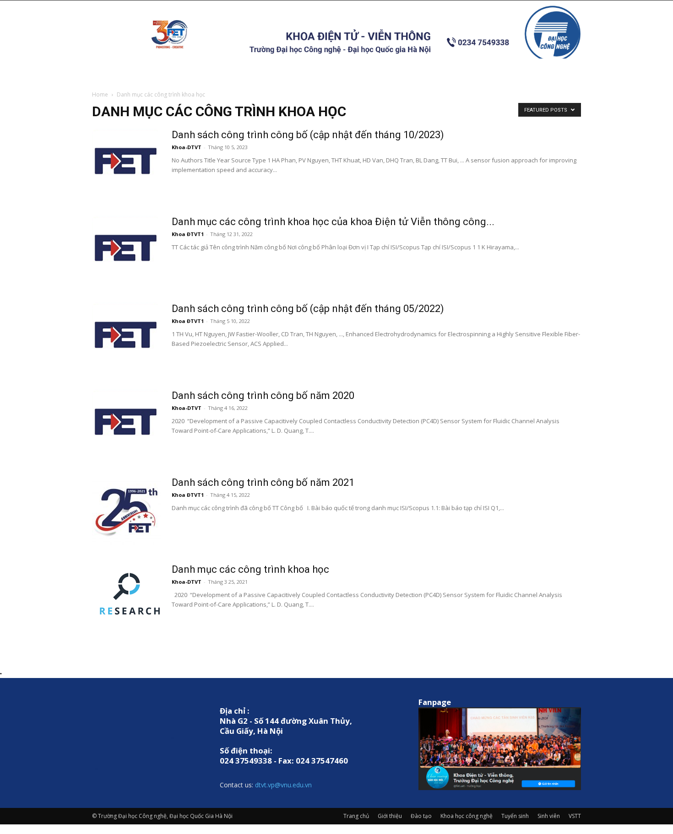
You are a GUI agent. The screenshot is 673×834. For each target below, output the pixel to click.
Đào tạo (421, 816)
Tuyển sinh (515, 816)
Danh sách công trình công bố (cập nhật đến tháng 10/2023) (308, 134)
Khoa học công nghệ (466, 816)
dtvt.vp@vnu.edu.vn (283, 784)
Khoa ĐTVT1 (188, 234)
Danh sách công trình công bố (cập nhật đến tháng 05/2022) (308, 308)
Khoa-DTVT (186, 147)
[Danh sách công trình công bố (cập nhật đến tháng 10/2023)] (126, 163)
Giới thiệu (390, 816)
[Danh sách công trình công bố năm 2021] (126, 510)
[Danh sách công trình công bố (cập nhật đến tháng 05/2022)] (126, 336)
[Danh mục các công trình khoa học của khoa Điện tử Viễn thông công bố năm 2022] (126, 249)
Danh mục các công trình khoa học (250, 569)
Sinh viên (548, 816)
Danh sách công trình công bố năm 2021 (263, 482)
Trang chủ (356, 816)
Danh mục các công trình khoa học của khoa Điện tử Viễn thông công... (333, 221)
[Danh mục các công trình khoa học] (126, 597)
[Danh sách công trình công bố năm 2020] (126, 423)
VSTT (575, 816)
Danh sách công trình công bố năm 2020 (263, 395)
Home (100, 94)
